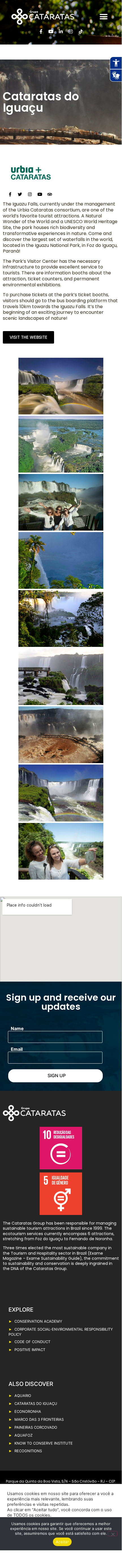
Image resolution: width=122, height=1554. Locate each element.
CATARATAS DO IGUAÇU (35, 1403)
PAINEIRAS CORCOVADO (35, 1427)
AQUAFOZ (23, 1435)
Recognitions (28, 1451)
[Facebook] (10, 194)
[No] (112, 1533)
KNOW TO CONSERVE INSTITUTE (43, 1443)
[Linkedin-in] (60, 31)
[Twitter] (20, 194)
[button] (103, 16)
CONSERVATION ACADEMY (38, 1321)
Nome (17, 1028)
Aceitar (62, 1542)
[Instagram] (70, 31)
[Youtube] (50, 31)
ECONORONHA (27, 1411)
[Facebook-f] (41, 31)
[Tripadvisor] (49, 194)
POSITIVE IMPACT (29, 1349)
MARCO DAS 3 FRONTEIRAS (39, 1419)
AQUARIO (22, 1395)
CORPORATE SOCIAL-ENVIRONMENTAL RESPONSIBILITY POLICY (60, 1332)
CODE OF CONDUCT (32, 1341)
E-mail (17, 1049)
